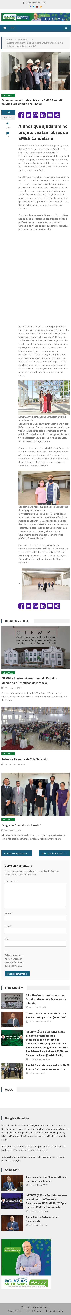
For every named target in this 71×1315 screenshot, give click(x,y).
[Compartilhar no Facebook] (21, 115)
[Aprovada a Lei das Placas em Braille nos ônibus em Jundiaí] (12, 1183)
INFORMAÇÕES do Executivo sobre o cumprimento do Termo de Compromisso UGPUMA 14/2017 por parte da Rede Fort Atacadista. (46, 1201)
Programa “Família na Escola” (21, 825)
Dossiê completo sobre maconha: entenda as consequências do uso (19, 853)
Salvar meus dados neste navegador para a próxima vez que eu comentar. (14, 960)
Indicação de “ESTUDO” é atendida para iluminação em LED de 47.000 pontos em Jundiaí (56, 853)
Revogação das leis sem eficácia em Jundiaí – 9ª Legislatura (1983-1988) (46, 1015)
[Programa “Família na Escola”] (35, 794)
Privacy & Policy (15, 1311)
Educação (8, 95)
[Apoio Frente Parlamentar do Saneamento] (12, 1223)
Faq (28, 1311)
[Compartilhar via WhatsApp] (35, 115)
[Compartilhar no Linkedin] (43, 115)
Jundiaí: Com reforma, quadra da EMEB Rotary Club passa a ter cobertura (47, 1067)
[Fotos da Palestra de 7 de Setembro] (35, 728)
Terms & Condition (54, 1311)
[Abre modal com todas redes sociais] (57, 115)
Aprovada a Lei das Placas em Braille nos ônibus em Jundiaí (46, 1179)
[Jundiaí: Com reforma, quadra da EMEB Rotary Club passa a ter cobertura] (12, 1071)
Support (38, 1311)
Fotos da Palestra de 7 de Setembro (25, 759)
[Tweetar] (28, 115)
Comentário (11, 881)
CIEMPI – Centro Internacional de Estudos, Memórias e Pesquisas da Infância (29, 680)
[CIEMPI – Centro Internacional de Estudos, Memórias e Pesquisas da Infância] (35, 647)
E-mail (8, 926)
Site (7, 939)
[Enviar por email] (50, 115)
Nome (8, 913)
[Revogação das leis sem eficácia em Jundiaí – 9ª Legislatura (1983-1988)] (12, 1019)
